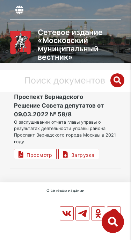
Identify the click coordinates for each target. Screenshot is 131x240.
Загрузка (81, 155)
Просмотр (37, 155)
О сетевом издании (65, 190)
